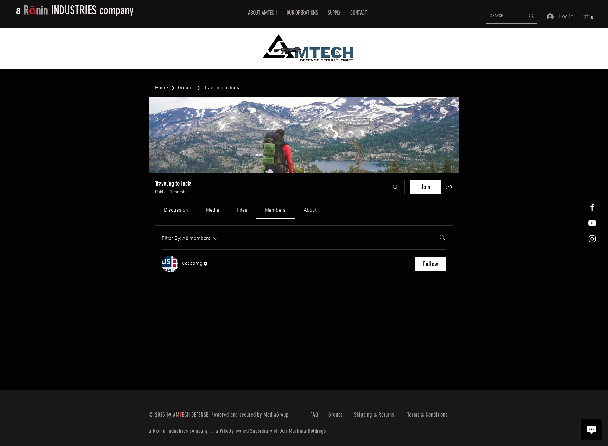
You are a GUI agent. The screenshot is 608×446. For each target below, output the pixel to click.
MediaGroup (275, 414)
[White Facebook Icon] (592, 207)
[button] (590, 16)
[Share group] (449, 187)
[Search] (395, 187)
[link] (176, 210)
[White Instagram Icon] (592, 239)
